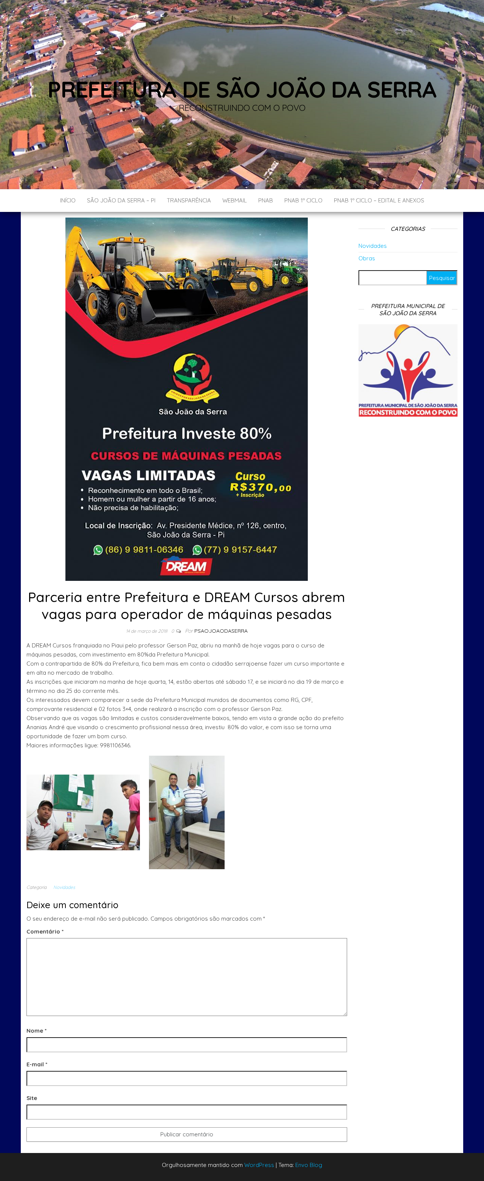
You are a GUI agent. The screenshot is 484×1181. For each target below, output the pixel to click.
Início (68, 200)
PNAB (265, 200)
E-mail (36, 1064)
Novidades (64, 887)
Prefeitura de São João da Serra (242, 89)
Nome (36, 1030)
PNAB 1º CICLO (303, 200)
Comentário (45, 931)
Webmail (234, 200)
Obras (366, 258)
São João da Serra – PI (121, 200)
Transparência (189, 200)
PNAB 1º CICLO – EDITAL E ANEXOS (379, 200)
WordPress (259, 1165)
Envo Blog (308, 1165)
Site (31, 1098)
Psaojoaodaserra (221, 630)
